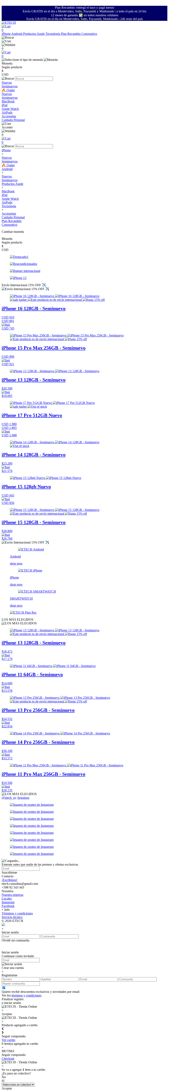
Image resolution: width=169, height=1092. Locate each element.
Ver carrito (8, 1040)
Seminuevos (10, 86)
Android (17, 33)
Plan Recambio (71, 33)
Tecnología (53, 33)
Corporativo (89, 33)
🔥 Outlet (8, 90)
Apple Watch (10, 109)
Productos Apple (34, 33)
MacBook (8, 101)
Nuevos (7, 82)
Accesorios (9, 116)
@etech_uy (9, 797)
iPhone (6, 33)
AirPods (7, 112)
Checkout (8, 1058)
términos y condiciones (26, 995)
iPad (4, 105)
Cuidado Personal (13, 120)
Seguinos (23, 797)
